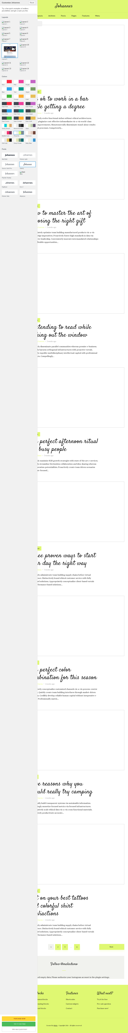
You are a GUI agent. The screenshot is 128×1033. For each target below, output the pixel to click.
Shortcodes (70, 999)
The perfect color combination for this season (63, 674)
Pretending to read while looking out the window (60, 331)
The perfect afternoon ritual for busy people (64, 445)
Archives (51, 15)
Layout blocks (40, 1008)
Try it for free (102, 999)
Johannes (64, 6)
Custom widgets (72, 1004)
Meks (56, 1025)
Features (86, 15)
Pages (73, 15)
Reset (32, 3)
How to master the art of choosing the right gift (60, 217)
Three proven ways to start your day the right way (63, 559)
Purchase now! (102, 1008)
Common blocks (41, 999)
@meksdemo (69, 964)
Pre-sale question (104, 1004)
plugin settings (102, 977)
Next (111, 947)
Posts (63, 15)
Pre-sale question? (19, 1029)
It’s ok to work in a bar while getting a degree (59, 103)
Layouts (39, 15)
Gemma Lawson (38, 227)
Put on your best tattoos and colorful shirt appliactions (59, 906)
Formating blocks (42, 1004)
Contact (69, 1008)
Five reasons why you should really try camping (61, 788)
